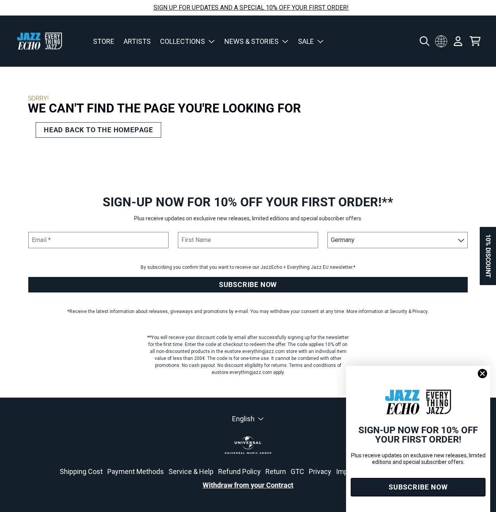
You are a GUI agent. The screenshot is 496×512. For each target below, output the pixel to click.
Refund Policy (239, 471)
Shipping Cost (81, 471)
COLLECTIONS (182, 41)
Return (275, 471)
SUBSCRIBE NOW (248, 284)
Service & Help (191, 471)
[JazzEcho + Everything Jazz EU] (39, 41)
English (243, 419)
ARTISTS (137, 41)
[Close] (482, 373)
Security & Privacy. (409, 311)
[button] (488, 256)
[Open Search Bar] (423, 41)
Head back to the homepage (98, 130)
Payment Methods (135, 471)
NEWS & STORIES (251, 41)
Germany (441, 41)
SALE (306, 41)
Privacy (320, 471)
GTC (297, 471)
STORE (103, 41)
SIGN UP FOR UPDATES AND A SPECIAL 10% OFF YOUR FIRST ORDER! (251, 7)
